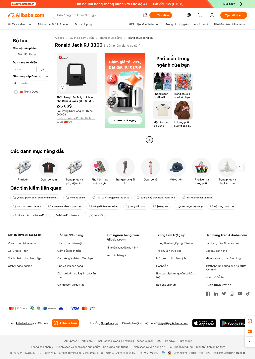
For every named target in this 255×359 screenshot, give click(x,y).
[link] (250, 321)
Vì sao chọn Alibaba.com (23, 243)
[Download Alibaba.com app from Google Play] (233, 323)
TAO (158, 340)
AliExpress (70, 340)
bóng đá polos (138, 206)
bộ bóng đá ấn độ (224, 206)
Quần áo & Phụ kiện (82, 37)
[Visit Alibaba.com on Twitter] (224, 293)
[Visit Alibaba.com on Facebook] (208, 293)
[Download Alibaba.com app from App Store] (204, 323)
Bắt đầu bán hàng (216, 250)
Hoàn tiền (162, 265)
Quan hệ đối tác (215, 277)
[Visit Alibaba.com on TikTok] (247, 293)
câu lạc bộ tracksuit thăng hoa (158, 197)
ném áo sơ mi (77, 197)
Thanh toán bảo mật (69, 243)
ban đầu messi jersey (29, 206)
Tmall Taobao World (108, 340)
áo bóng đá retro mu (67, 215)
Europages (185, 340)
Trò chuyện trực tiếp (168, 250)
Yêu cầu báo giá (116, 255)
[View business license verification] (163, 353)
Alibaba (59, 37)
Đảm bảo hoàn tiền (69, 250)
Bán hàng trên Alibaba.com (222, 243)
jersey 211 (162, 206)
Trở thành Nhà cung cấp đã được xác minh (226, 267)
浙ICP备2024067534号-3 (229, 353)
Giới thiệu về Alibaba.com (24, 234)
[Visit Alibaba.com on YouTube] (239, 293)
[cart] (201, 15)
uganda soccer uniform (199, 197)
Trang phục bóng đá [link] (140, 37)
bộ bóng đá (96, 215)
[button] (145, 15)
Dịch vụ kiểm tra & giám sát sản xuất (76, 275)
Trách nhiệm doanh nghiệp (24, 258)
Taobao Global (144, 340)
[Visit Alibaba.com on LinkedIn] (216, 293)
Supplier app (109, 323)
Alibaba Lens (24, 323)
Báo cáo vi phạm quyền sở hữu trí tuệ (176, 275)
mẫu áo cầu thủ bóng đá (30, 215)
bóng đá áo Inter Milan (105, 206)
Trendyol (170, 340)
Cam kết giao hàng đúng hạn (75, 258)
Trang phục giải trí (111, 37)
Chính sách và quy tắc (70, 284)
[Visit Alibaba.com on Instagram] (232, 293)
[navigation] (30, 89)
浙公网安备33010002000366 (192, 353)
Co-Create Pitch (18, 250)
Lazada (127, 340)
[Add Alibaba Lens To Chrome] (65, 323)
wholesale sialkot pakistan (66, 206)
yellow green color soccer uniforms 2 (37, 197)
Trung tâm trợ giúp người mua (174, 243)
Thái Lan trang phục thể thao (112, 197)
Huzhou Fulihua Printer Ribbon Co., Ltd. (77, 118)
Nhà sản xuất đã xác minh (122, 247)
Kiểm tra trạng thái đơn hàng (223, 258)
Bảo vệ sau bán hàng (70, 265)
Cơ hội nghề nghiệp (20, 265)
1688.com (86, 340)
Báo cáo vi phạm (166, 284)
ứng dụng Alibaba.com (173, 323)
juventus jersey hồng (191, 206)
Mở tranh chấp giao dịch (171, 258)
